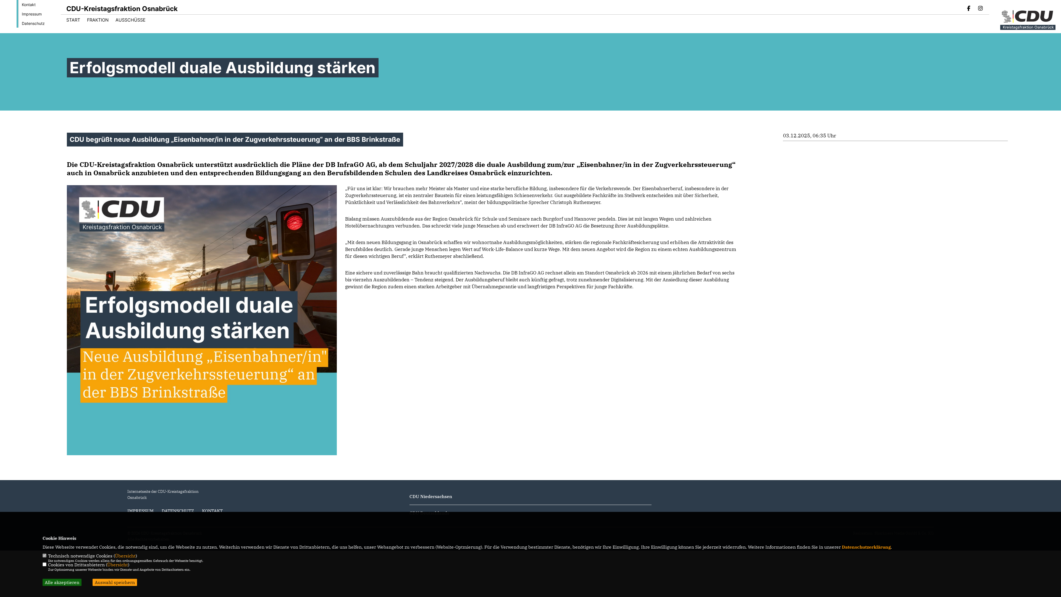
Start (73, 20)
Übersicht (125, 556)
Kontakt (29, 4)
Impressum (32, 14)
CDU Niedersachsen (430, 496)
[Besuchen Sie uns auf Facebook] (969, 8)
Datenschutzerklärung (866, 547)
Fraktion (98, 20)
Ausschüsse (130, 20)
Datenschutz (33, 23)
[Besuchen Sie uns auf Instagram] (980, 8)
